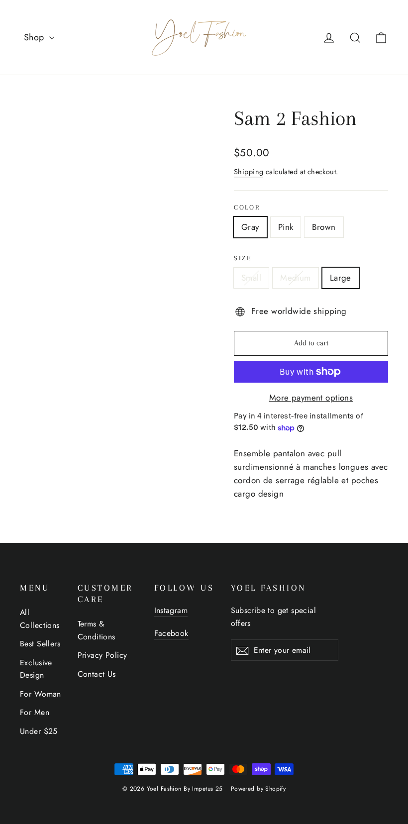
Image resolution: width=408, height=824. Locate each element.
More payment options (311, 398)
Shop (35, 37)
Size (243, 258)
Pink (286, 227)
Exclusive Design (36, 669)
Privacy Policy (102, 655)
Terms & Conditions (96, 630)
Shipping (248, 172)
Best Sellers (40, 643)
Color (247, 207)
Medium (295, 278)
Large (340, 278)
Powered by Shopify (258, 788)
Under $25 (39, 731)
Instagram (171, 610)
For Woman (40, 694)
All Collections (40, 618)
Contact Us (97, 674)
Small (251, 278)
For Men (34, 712)
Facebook (171, 633)
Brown (323, 227)
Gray (250, 227)
